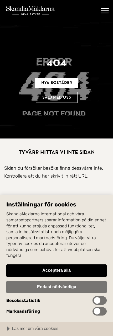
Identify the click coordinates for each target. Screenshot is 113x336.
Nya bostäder (56, 82)
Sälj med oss (56, 97)
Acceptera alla (56, 270)
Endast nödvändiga (56, 286)
